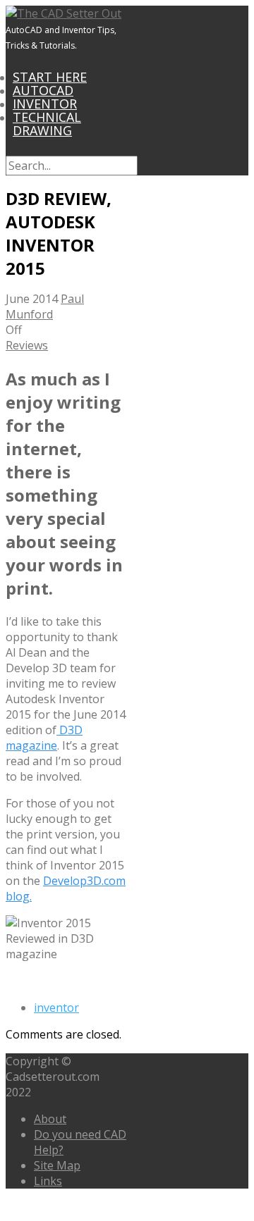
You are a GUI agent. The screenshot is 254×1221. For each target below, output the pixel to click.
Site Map (57, 1165)
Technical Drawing (47, 124)
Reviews (27, 345)
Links (48, 1181)
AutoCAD (43, 90)
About (50, 1119)
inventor (56, 1007)
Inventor (45, 103)
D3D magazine (44, 737)
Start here (50, 76)
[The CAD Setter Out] (63, 13)
